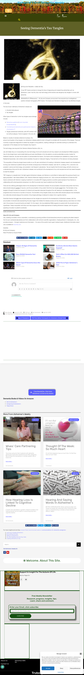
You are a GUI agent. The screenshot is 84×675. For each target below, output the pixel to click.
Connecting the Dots (12, 534)
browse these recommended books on (43, 530)
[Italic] (22, 289)
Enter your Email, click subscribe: (24, 607)
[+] (42, 289)
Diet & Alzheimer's (12, 402)
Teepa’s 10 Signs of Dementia (26, 246)
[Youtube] (7, 552)
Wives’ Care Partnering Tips (21, 447)
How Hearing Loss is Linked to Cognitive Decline (19, 502)
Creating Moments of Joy (13, 538)
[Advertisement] (42, 340)
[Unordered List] (31, 289)
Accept (48, 668)
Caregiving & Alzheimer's (14, 404)
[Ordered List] (29, 289)
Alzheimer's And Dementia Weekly (40, 2)
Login (71, 278)
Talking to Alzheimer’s (12, 535)
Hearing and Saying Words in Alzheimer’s (59, 501)
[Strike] (26, 289)
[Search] (79, 544)
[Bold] (20, 289)
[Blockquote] (33, 289)
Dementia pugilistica (12, 122)
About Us (4, 661)
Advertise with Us (20, 661)
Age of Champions (23, 318)
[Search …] (19, 20)
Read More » (9, 461)
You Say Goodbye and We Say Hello (16, 537)
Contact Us (5, 664)
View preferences (75, 668)
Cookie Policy (61, 672)
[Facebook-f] (4, 552)
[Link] (38, 289)
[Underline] (24, 289)
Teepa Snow (10, 406)
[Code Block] (36, 289)
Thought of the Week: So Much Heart (60, 447)
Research (30, 314)
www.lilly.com (17, 224)
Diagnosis (10, 314)
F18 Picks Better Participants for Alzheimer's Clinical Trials (49, 318)
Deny (61, 668)
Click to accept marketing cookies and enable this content (59, 121)
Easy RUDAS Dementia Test (25, 254)
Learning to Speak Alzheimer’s (15, 532)
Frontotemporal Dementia (20, 314)
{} (40, 289)
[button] (81, 654)
